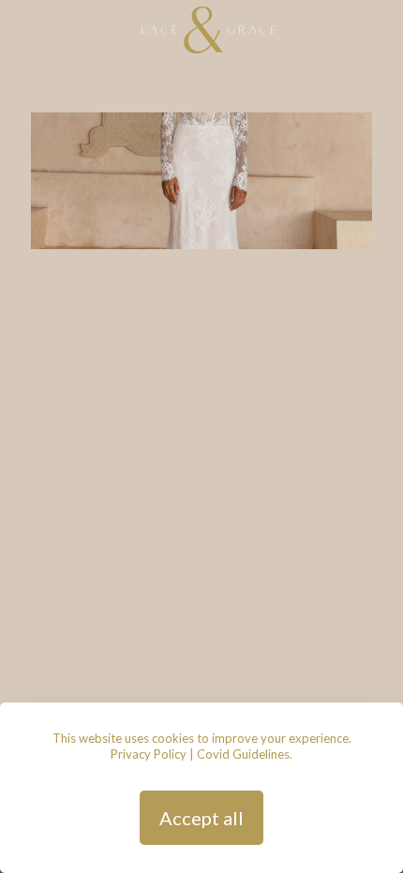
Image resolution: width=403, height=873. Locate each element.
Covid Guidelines (243, 754)
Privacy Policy (149, 754)
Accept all (201, 817)
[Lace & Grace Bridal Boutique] (208, 28)
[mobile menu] (378, 28)
